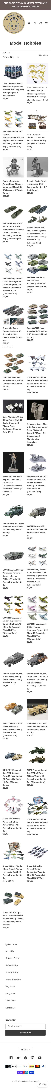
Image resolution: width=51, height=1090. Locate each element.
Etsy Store (10, 986)
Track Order (10, 1000)
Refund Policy (11, 965)
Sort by (6, 53)
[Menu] (46, 23)
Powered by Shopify (31, 1081)
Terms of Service (13, 979)
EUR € (24, 1049)
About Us (9, 951)
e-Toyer (21, 1081)
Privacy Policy (11, 972)
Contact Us (10, 1008)
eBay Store (10, 993)
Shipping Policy (12, 958)
